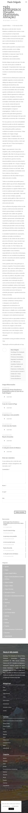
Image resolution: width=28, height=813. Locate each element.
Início (4, 687)
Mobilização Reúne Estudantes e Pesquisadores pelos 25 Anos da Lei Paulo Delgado (12, 391)
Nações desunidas (7, 437)
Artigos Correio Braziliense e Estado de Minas (14, 578)
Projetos (6, 626)
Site (3, 498)
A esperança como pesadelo (10, 415)
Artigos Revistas (8, 589)
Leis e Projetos (6, 700)
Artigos (6, 570)
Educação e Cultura (9, 592)
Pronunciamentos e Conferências (13, 629)
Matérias (6, 616)
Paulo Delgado (7, 20)
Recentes (7, 632)
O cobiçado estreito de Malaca (11, 448)
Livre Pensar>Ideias (9, 612)
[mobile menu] (26, 2)
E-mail (4, 492)
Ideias (6, 599)
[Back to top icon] (14, 797)
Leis (5, 606)
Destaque (5, 761)
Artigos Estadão (8, 582)
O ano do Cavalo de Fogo (9, 404)
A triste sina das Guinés (9, 426)
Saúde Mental (8, 636)
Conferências (6, 703)
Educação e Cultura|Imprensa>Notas (14, 596)
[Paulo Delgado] (14, 2)
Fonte (4, 763)
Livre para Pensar (7, 742)
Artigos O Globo (8, 585)
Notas (6, 619)
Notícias (6, 622)
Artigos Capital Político (10, 573)
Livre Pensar (7, 609)
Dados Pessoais (6, 693)
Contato (5, 710)
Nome (4, 485)
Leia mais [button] (11, 808)
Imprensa (7, 602)
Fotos (4, 697)
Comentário (6, 469)
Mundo (4, 777)
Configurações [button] (15, 806)
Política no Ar (6, 740)
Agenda (6, 566)
